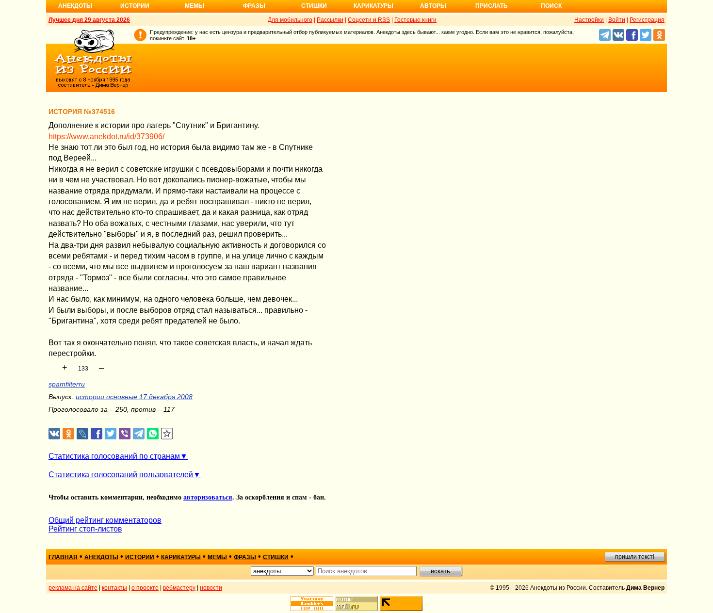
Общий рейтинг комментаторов (105, 520)
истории (139, 557)
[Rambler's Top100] (312, 603)
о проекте (145, 587)
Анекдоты (75, 5)
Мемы (194, 5)
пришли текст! (634, 556)
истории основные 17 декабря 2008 (134, 397)
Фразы (254, 5)
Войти (616, 19)
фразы (245, 557)
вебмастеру (179, 587)
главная (63, 557)
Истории (134, 5)
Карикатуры (373, 5)
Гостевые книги (415, 19)
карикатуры (181, 557)
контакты (114, 587)
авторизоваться (207, 497)
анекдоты (101, 557)
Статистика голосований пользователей (121, 474)
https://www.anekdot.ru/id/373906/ (106, 136)
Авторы (433, 5)
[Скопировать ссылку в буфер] (167, 434)
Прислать (491, 5)
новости (211, 587)
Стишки (314, 5)
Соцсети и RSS (369, 19)
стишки (276, 557)
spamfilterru (67, 384)
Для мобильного (290, 19)
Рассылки (330, 19)
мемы (217, 557)
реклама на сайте (73, 587)
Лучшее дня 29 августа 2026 (89, 19)
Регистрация (647, 19)
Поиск (551, 5)
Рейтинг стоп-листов (85, 529)
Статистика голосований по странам (114, 456)
